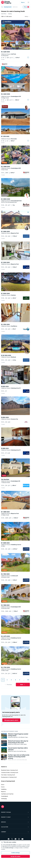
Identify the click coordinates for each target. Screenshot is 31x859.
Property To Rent (6, 817)
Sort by (26, 16)
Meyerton (3, 791)
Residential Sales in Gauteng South (9, 770)
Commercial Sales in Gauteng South (9, 772)
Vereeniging (4, 798)
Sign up (22, 2)
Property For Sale (6, 812)
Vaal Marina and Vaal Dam (7, 794)
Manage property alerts (11, 720)
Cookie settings (15, 852)
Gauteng (10, 13)
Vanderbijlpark (4, 796)
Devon (2, 784)
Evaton (3, 787)
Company (3, 831)
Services (3, 822)
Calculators (4, 826)
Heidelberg (3, 789)
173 (28, 679)
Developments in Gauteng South (9, 777)
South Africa (3, 13)
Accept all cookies (15, 856)
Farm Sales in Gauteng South (8, 774)
